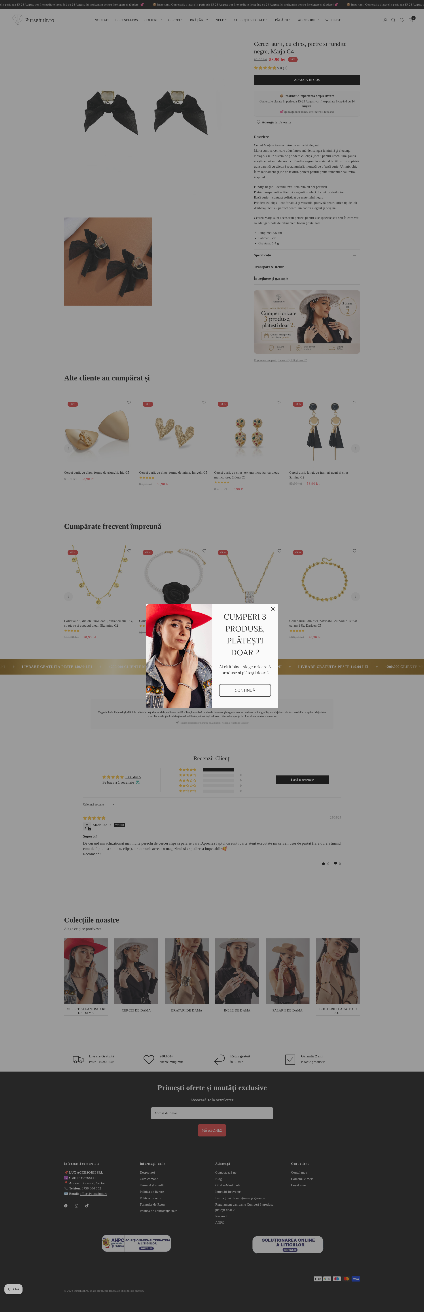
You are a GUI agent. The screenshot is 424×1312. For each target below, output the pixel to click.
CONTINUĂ (245, 690)
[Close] (272, 609)
